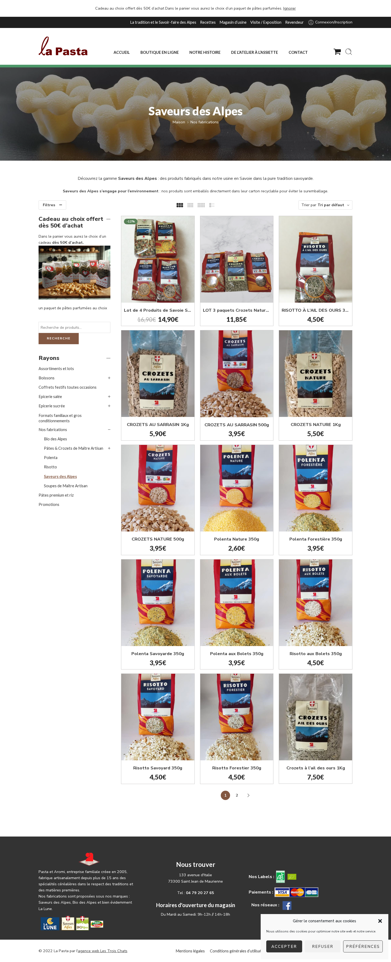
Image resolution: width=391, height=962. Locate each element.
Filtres (49, 205)
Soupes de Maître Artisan (66, 486)
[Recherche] (348, 51)
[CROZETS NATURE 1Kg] (315, 373)
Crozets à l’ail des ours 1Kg (315, 768)
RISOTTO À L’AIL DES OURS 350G (316, 310)
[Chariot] (337, 51)
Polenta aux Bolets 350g (236, 654)
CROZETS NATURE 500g (158, 539)
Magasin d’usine (233, 22)
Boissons (47, 378)
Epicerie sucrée (52, 406)
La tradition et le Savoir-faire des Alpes (163, 22)
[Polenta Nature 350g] (236, 488)
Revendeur (294, 22)
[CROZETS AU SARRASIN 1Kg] (157, 373)
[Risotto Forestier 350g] (236, 717)
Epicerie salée (50, 396)
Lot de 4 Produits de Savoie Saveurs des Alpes (158, 310)
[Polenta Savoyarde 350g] (157, 602)
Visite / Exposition (265, 22)
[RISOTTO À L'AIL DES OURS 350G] (315, 259)
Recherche (58, 338)
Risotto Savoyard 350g (157, 768)
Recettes (208, 22)
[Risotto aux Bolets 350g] (315, 602)
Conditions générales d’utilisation (238, 951)
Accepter (284, 946)
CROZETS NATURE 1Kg (316, 424)
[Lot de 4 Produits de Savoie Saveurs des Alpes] (157, 259)
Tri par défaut (331, 205)
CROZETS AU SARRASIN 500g (237, 425)
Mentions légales (190, 951)
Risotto (50, 467)
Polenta (50, 457)
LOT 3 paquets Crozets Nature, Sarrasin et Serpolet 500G (237, 310)
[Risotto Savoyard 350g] (157, 717)
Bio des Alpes (55, 439)
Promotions (49, 504)
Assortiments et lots (56, 368)
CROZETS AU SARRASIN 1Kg (158, 424)
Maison (179, 122)
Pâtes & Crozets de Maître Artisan (73, 448)
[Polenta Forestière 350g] (315, 488)
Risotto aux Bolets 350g (316, 654)
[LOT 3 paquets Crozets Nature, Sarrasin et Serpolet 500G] (236, 259)
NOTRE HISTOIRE (205, 52)
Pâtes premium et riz (56, 495)
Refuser (322, 946)
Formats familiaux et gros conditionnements (60, 418)
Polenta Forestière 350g (315, 539)
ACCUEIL (122, 52)
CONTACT (298, 52)
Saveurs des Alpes (60, 476)
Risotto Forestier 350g (236, 768)
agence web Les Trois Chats (102, 950)
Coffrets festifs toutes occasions (68, 387)
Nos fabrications (204, 122)
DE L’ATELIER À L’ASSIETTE (254, 52)
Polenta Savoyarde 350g (157, 654)
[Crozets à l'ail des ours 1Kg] (315, 717)
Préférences (363, 946)
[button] (380, 921)
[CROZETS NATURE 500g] (157, 488)
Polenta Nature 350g (236, 539)
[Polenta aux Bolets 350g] (236, 602)
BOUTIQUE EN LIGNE (159, 52)
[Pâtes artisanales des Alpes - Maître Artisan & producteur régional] (63, 45)
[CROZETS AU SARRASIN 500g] (236, 373)
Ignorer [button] (289, 8)
